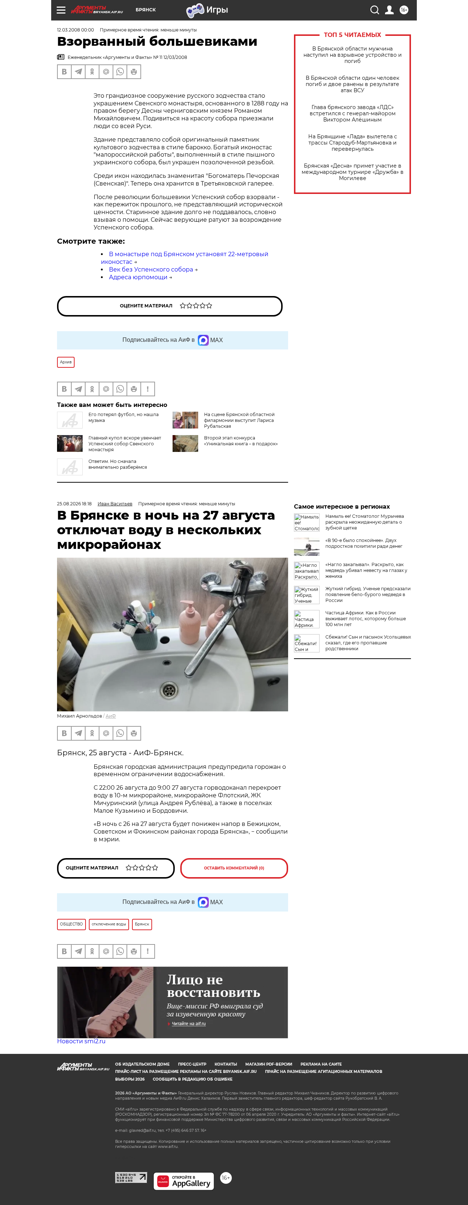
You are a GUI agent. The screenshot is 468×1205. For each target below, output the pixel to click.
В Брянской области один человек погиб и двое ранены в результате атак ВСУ (352, 84)
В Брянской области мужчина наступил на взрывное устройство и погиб (352, 55)
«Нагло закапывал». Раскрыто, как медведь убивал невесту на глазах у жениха (366, 570)
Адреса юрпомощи (138, 277)
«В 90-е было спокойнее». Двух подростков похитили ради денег (364, 543)
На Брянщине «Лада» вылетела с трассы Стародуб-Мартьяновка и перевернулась (352, 143)
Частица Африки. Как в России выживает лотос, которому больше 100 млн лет (365, 618)
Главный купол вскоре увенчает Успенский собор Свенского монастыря (124, 443)
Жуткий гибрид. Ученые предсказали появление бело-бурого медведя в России (368, 594)
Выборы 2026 (129, 1079)
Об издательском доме (142, 1064)
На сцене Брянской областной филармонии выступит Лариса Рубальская (239, 420)
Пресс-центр (192, 1064)
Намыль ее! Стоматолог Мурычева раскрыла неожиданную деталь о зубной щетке (364, 522)
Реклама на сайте (321, 1064)
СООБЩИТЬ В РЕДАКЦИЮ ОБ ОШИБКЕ (193, 1079)
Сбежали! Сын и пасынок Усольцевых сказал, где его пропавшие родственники (368, 642)
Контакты (226, 1064)
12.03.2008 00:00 (75, 30)
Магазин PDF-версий (268, 1064)
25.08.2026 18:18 (74, 503)
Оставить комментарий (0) (234, 868)
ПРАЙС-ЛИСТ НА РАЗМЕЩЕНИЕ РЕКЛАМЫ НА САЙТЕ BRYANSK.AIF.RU (186, 1071)
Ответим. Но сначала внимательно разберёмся (117, 464)
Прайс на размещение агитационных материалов (323, 1071)
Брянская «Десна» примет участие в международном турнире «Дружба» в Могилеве (353, 172)
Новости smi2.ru (81, 1041)
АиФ (111, 716)
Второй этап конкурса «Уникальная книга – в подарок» (241, 440)
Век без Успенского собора (151, 269)
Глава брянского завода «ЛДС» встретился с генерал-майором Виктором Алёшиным (353, 113)
